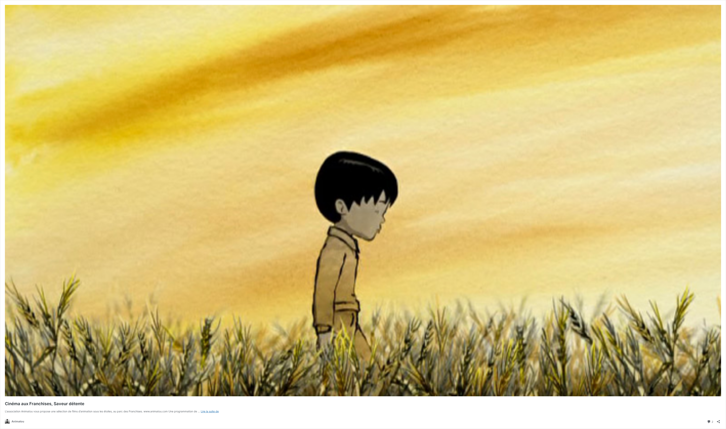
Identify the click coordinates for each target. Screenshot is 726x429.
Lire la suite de (210, 411)
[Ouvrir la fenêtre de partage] (718, 420)
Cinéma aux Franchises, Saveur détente (44, 403)
